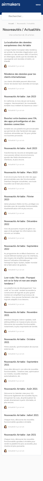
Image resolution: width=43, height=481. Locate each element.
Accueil (11, 23)
